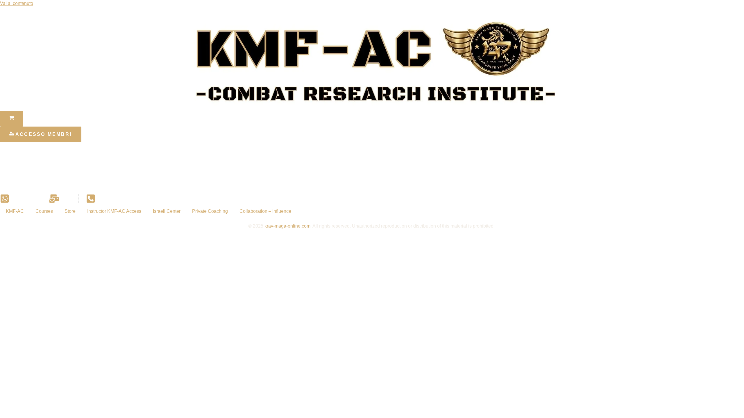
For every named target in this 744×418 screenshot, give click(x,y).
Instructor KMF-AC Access (114, 211)
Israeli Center (166, 211)
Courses (44, 211)
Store (70, 211)
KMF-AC (15, 211)
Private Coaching (210, 211)
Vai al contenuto (16, 3)
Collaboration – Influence (265, 211)
